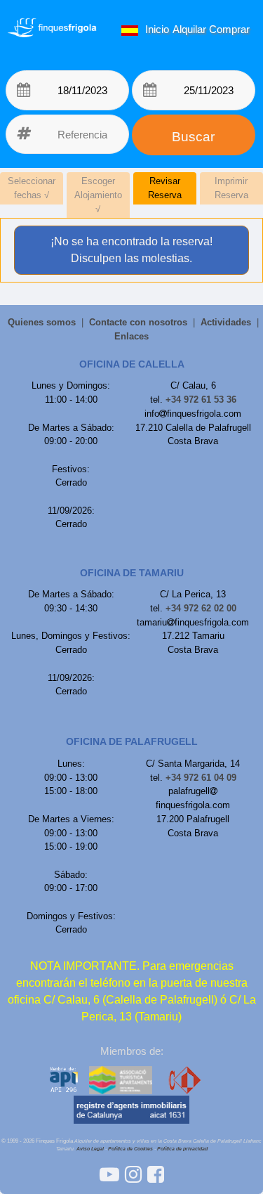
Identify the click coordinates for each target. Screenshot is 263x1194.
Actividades (226, 322)
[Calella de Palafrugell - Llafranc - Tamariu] (112, 1175)
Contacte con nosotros (138, 322)
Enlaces (131, 336)
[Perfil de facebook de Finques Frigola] (155, 1175)
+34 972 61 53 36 (201, 399)
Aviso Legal (90, 1148)
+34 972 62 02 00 (201, 608)
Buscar (193, 136)
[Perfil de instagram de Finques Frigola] (136, 1175)
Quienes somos (42, 322)
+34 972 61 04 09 (201, 777)
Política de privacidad (182, 1148)
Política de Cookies (130, 1148)
